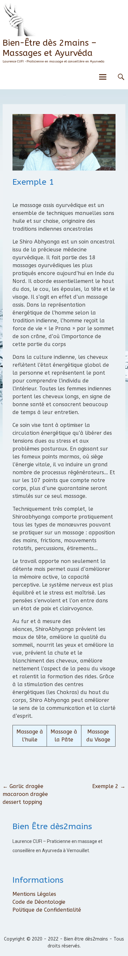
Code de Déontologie (38, 902)
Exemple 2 (108, 786)
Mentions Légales (34, 894)
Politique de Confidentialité (46, 910)
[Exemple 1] (64, 169)
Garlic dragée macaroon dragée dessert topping (25, 794)
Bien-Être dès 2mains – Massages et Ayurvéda (49, 48)
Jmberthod (76, 193)
